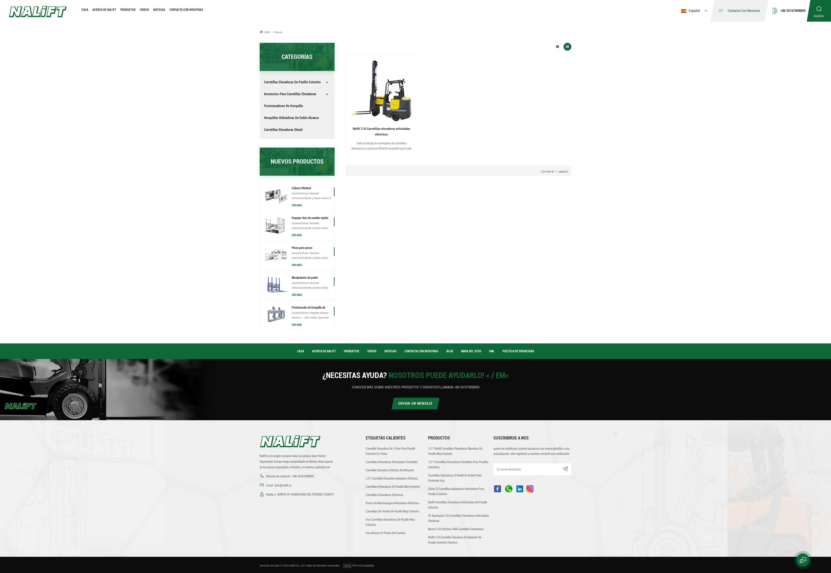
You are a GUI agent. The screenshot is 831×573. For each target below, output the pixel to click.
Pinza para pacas (302, 247)
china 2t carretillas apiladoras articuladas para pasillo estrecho (456, 491)
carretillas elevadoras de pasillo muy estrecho (393, 486)
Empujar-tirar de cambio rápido (310, 218)
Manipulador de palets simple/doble (305, 278)
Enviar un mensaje (415, 403)
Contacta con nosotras (186, 9)
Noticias (159, 9)
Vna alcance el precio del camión (386, 533)
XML (491, 351)
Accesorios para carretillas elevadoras (290, 94)
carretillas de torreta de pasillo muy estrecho (392, 511)
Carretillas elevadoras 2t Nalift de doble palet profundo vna (455, 478)
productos (351, 351)
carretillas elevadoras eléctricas (384, 495)
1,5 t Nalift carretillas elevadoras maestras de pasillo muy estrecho (455, 451)
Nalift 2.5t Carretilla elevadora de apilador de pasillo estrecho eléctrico (454, 540)
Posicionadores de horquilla (283, 106)
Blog (449, 351)
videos (144, 9)
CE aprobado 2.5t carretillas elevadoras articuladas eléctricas (458, 518)
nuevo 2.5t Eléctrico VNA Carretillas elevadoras (456, 529)
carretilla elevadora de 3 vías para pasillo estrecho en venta (390, 451)
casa (300, 351)
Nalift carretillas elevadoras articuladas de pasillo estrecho (457, 505)
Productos (128, 9)
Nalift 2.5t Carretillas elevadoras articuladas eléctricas (381, 131)
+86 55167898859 (792, 11)
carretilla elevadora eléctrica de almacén (390, 470)
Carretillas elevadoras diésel (283, 130)
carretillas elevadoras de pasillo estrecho (292, 82)
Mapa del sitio (471, 351)
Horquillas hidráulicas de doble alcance (291, 118)
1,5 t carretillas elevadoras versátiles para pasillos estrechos (458, 464)
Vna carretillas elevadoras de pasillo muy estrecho (390, 522)
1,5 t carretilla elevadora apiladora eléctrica (392, 478)
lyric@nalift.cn (283, 485)
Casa (84, 9)
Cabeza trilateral (301, 188)
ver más (297, 205)
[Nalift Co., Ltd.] (38, 11)
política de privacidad (518, 351)
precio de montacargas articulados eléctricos (392, 503)
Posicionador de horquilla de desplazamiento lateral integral (310, 308)
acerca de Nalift (104, 9)
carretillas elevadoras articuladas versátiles (391, 462)
